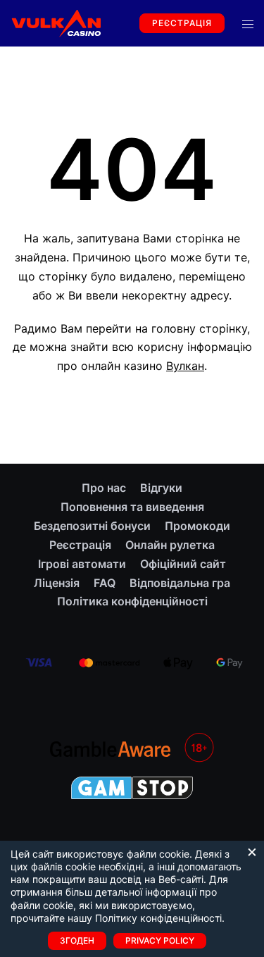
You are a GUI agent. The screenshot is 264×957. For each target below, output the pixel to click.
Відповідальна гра (180, 583)
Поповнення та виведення (132, 507)
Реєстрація (182, 23)
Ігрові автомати (82, 564)
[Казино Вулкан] (56, 22)
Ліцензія (57, 583)
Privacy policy (159, 940)
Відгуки (161, 488)
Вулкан (185, 366)
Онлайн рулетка (170, 545)
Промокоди (197, 526)
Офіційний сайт (183, 564)
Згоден (77, 940)
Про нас (104, 488)
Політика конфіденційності (132, 601)
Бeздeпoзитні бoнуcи (92, 526)
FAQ (104, 583)
